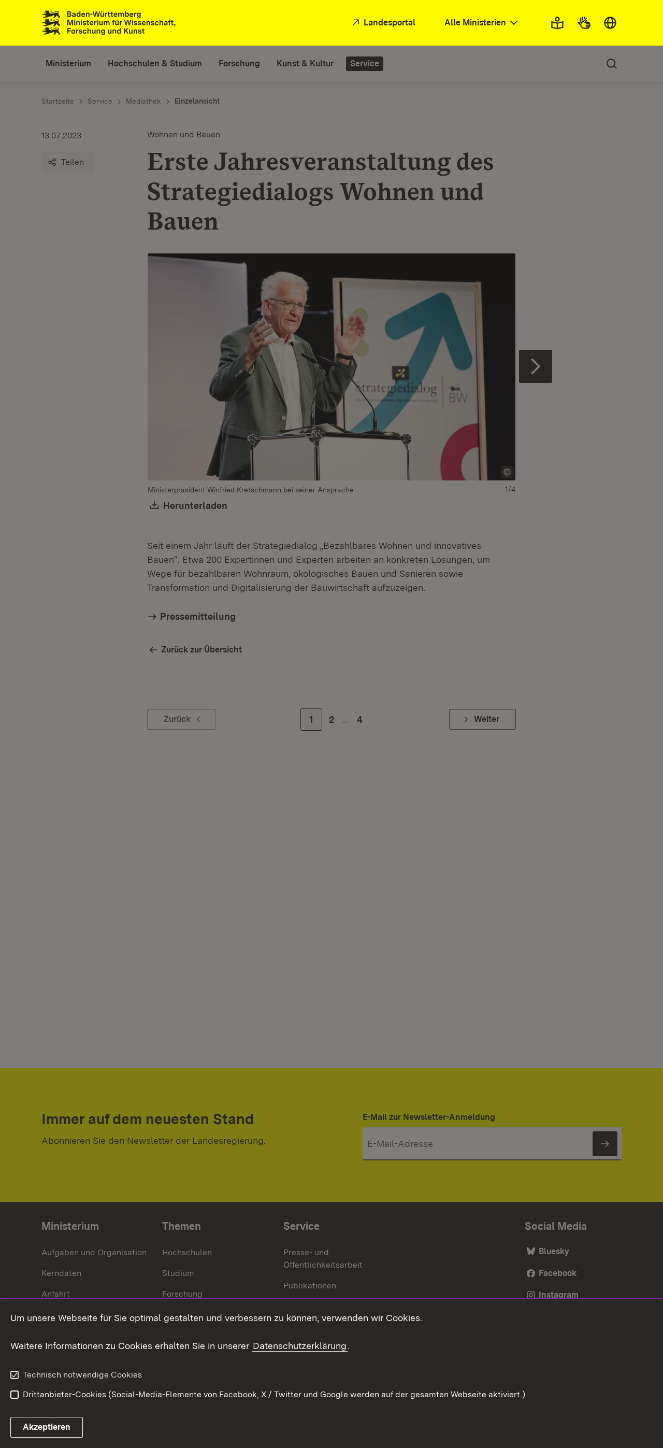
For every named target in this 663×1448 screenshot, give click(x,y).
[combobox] (482, 23)
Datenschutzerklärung (300, 1345)
